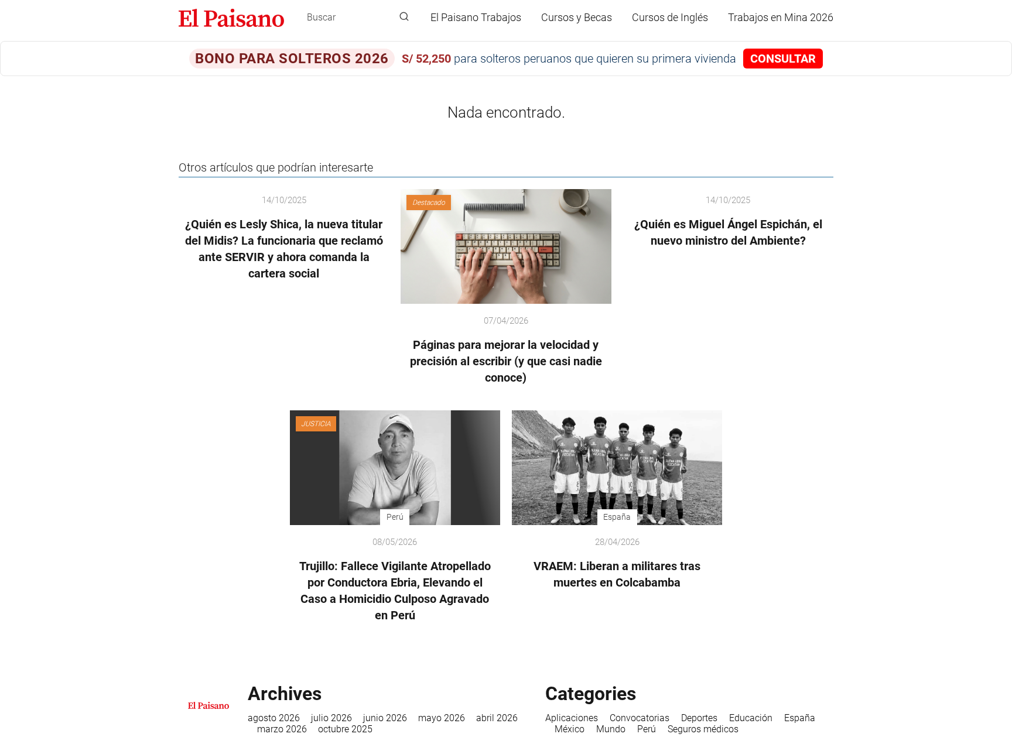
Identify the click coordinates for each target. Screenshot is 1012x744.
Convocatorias (639, 718)
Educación (750, 718)
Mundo (610, 729)
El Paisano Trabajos (475, 17)
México (569, 729)
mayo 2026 (441, 718)
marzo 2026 (282, 729)
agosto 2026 (274, 718)
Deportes (699, 718)
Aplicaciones (571, 718)
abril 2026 (497, 718)
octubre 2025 (345, 729)
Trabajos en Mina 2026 (780, 17)
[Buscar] (404, 17)
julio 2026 (331, 718)
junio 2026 (385, 718)
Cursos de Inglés (670, 17)
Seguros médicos (703, 729)
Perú (646, 729)
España (799, 718)
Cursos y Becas (576, 17)
